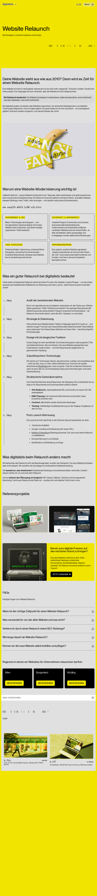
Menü (87, 4)
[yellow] (16, 4)
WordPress (43, 366)
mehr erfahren (14, 683)
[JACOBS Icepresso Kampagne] (25, 749)
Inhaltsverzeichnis (12, 698)
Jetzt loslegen (60, 574)
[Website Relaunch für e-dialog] (71, 750)
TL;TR (78, 4)
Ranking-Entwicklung (41, 433)
